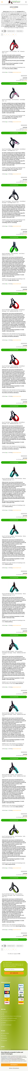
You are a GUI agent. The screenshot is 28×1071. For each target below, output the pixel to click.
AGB (3, 1014)
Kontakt (4, 1022)
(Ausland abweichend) (17, 72)
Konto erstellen (5, 1033)
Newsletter (4, 1040)
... (10, 34)
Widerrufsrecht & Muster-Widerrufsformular (11, 1016)
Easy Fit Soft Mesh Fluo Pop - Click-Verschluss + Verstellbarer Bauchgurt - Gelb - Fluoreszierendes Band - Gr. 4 (13, 895)
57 (13, 34)
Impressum (4, 1011)
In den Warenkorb (14, 83)
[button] (2, 31)
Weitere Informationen (14, 1068)
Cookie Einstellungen (6, 1024)
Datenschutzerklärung (5, 1062)
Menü (2, 2)
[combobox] (11, 31)
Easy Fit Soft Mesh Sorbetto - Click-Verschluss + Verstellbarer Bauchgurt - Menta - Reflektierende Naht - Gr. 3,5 (14, 653)
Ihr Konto (4, 1035)
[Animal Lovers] (14, 2)
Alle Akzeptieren (14, 1064)
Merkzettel (4, 1038)
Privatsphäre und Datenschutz (8, 1020)
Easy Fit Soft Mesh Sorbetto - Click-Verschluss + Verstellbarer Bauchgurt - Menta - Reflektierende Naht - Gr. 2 (14, 776)
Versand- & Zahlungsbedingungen (9, 1018)
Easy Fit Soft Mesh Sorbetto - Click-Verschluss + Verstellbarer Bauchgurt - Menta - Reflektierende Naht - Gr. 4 (14, 714)
